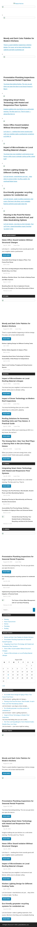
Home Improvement (9, 235)
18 (8, 675)
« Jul (3, 686)
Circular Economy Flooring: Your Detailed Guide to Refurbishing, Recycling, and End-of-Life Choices (22, 519)
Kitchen (5, 296)
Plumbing (6, 529)
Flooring (6, 463)
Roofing (6, 374)
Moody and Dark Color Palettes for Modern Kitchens (18, 637)
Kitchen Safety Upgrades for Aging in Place (14, 350)
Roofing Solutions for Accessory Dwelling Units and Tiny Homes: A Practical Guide (16, 421)
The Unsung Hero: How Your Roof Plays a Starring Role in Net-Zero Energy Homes (18, 443)
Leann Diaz (16, 245)
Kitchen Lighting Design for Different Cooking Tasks (17, 343)
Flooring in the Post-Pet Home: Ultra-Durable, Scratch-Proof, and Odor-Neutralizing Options (18, 217)
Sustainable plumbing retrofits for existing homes (16, 585)
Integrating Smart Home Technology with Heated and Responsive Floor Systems (16, 102)
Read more (6, 255)
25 (8, 678)
